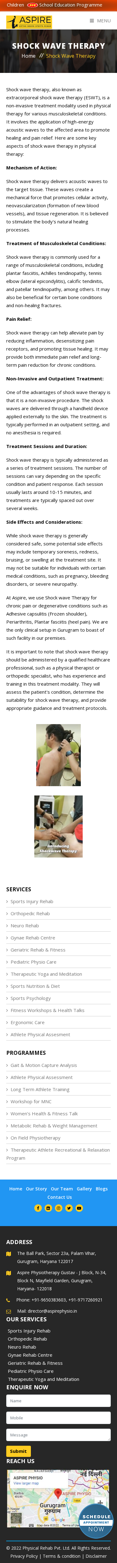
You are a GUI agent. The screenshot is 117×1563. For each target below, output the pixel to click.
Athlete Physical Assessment (42, 1077)
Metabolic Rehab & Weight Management (54, 1125)
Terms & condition (61, 1556)
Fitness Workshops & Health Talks (48, 1010)
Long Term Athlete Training (40, 1089)
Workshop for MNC (31, 1101)
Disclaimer (96, 1556)
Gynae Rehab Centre (33, 937)
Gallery (84, 1189)
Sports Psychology (31, 998)
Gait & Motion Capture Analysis (44, 1065)
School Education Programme (56, 5)
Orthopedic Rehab (30, 913)
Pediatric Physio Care (33, 962)
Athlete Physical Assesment (40, 1034)
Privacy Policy (24, 1556)
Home (29, 55)
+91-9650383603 (49, 1300)
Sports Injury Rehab (32, 901)
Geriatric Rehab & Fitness (38, 950)
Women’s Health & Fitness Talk (44, 1113)
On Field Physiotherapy (36, 1138)
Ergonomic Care (28, 1022)
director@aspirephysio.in (52, 1311)
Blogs (102, 1189)
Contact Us (59, 1197)
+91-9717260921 (85, 1300)
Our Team (62, 1189)
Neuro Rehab (25, 925)
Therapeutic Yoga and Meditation (46, 974)
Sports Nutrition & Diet (35, 986)
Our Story (36, 1189)
